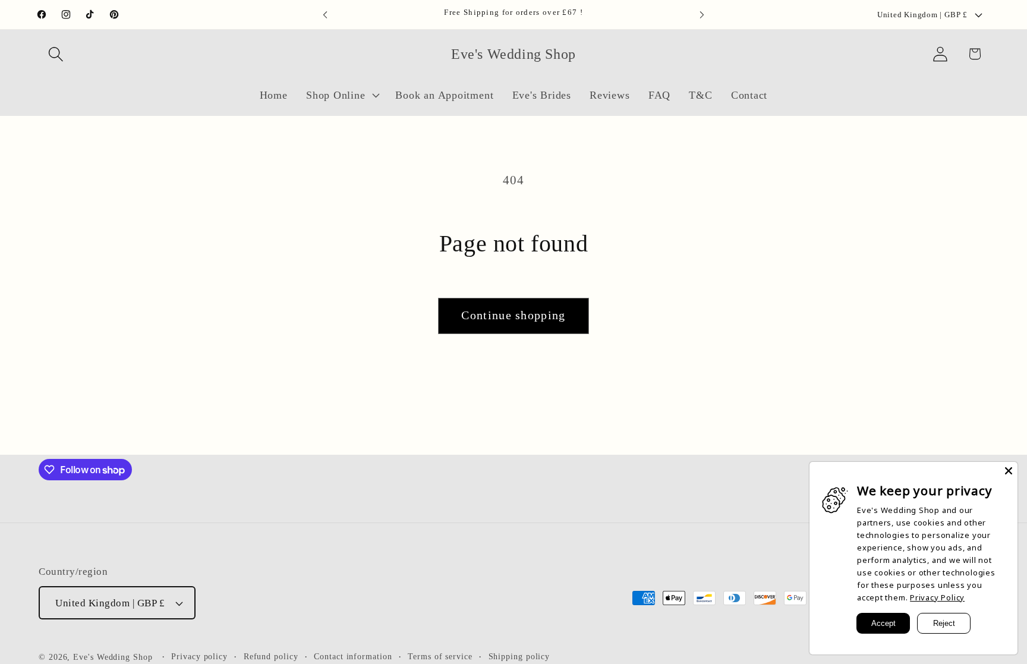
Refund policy (271, 656)
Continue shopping (513, 315)
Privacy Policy (937, 597)
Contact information (353, 656)
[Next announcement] (702, 14)
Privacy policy (199, 656)
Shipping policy (519, 656)
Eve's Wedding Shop (112, 657)
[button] (56, 54)
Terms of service (440, 656)
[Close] (1009, 471)
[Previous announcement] (325, 14)
